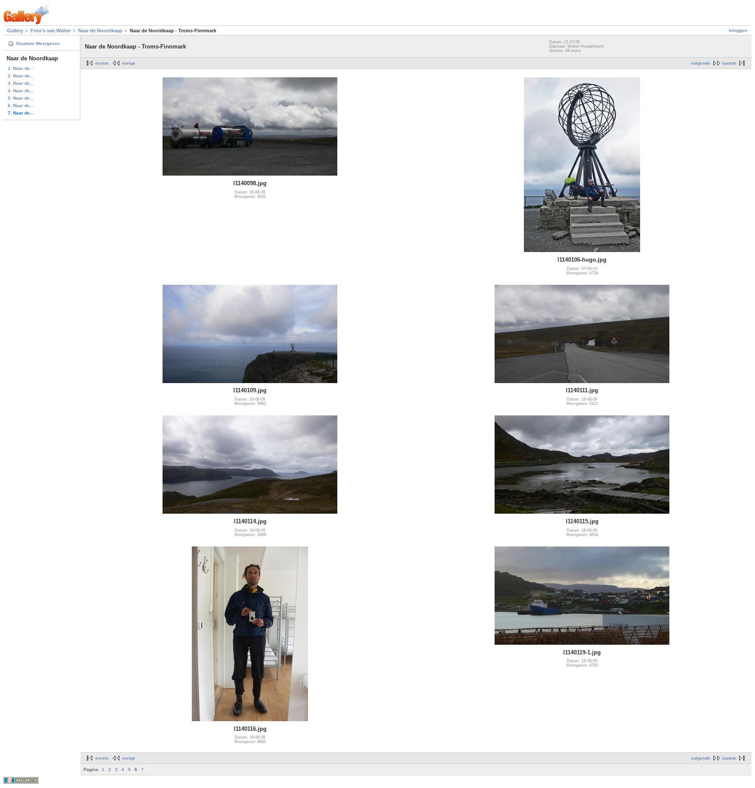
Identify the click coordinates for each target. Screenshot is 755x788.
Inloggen (738, 30)
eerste (102, 63)
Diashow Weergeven (38, 43)
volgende (700, 63)
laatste (729, 63)
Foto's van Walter (51, 30)
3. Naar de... (21, 83)
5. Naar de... (21, 98)
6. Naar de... (21, 105)
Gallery (15, 30)
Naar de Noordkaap (100, 30)
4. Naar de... (21, 90)
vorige (128, 63)
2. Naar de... (21, 75)
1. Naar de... (21, 68)
